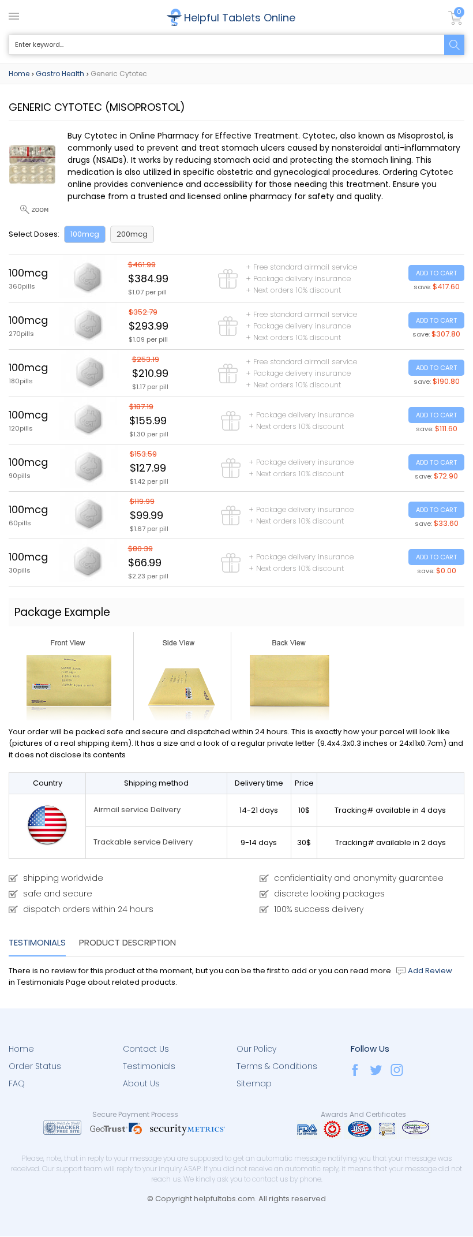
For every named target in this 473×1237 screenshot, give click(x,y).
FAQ (17, 1083)
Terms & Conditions (276, 1066)
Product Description (127, 942)
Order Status (35, 1066)
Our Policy (256, 1049)
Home (19, 74)
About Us (141, 1083)
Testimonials (37, 942)
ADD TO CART (436, 273)
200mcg (132, 234)
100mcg (84, 234)
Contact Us (146, 1049)
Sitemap (254, 1083)
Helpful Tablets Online (239, 17)
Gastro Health (60, 74)
